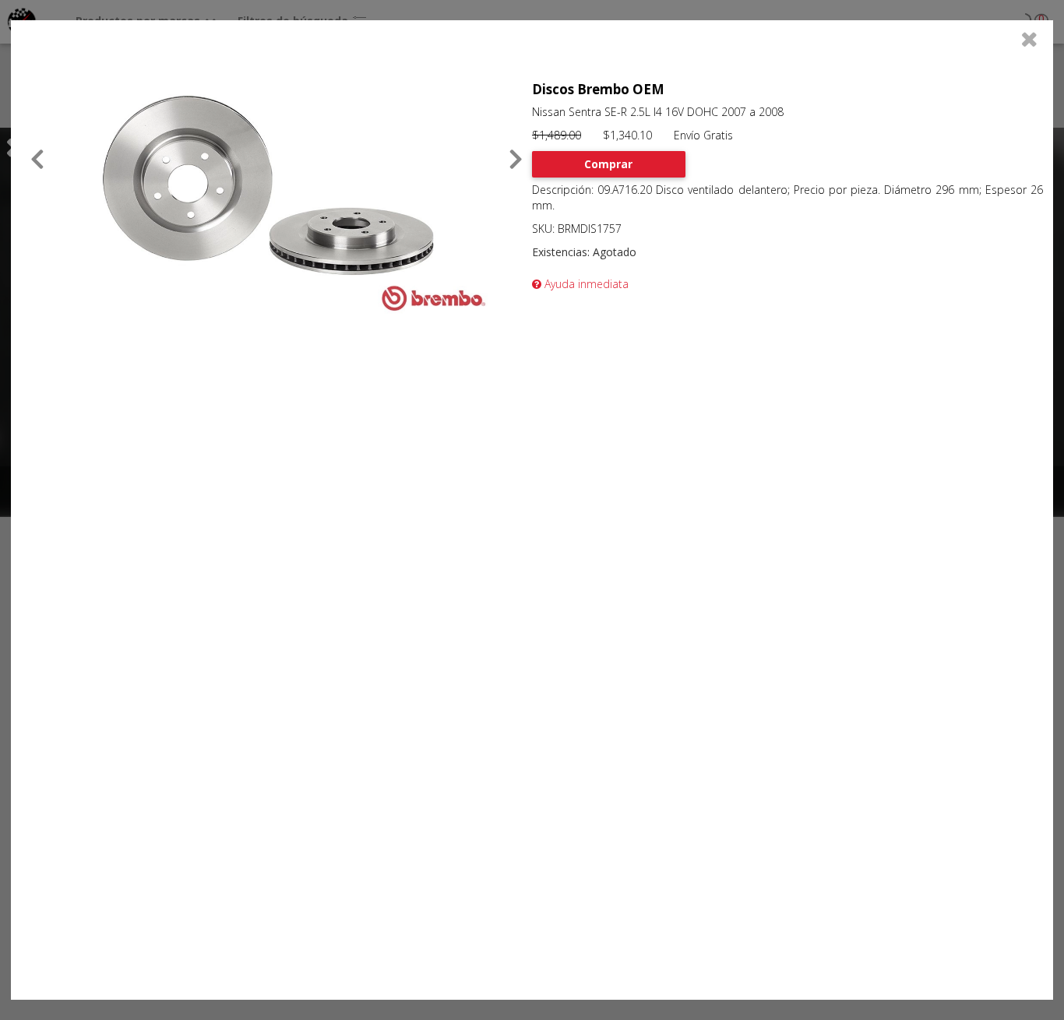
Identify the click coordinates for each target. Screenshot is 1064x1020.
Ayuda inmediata (585, 283)
